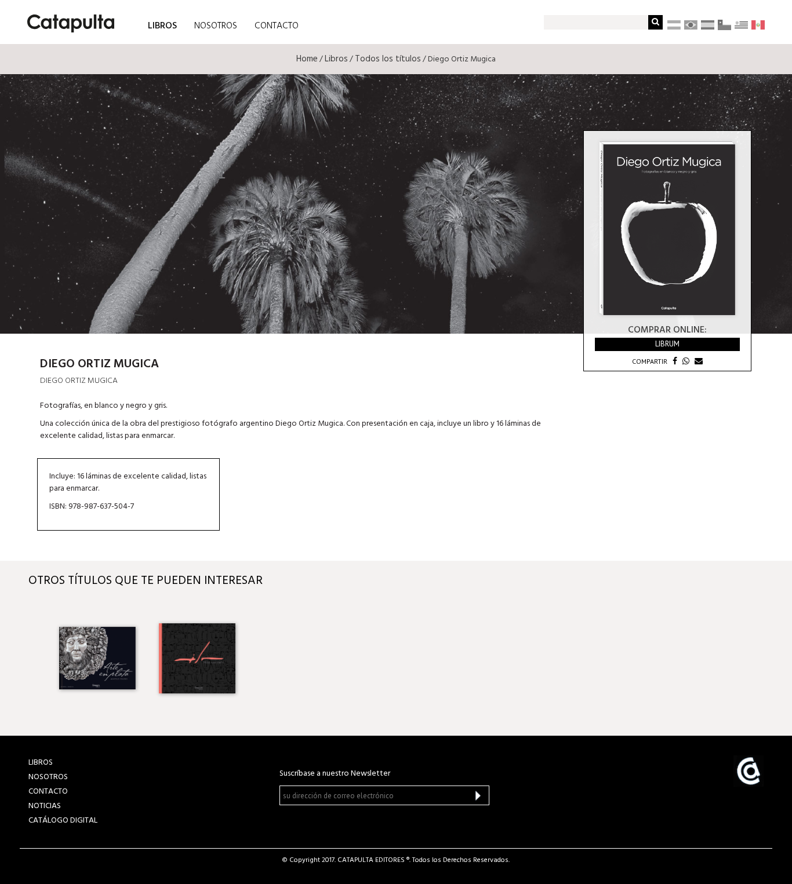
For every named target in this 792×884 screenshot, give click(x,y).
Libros (336, 59)
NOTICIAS (44, 806)
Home (307, 59)
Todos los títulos (388, 59)
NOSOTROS (215, 26)
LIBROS (162, 25)
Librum (667, 344)
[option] (97, 658)
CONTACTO (277, 26)
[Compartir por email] (697, 361)
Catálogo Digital (62, 820)
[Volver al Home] (67, 19)
